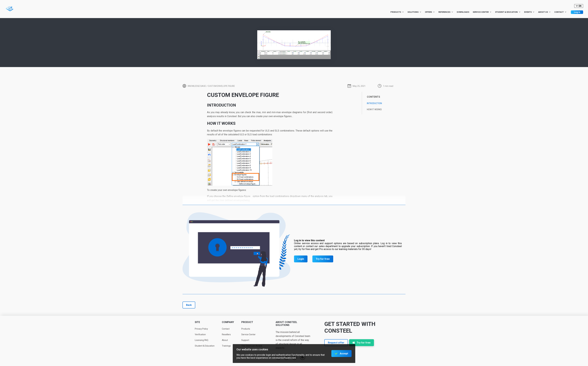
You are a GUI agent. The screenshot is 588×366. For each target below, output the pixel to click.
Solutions (412, 12)
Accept (344, 353)
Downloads (463, 12)
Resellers (226, 334)
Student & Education (506, 12)
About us (543, 12)
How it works (374, 109)
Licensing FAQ (201, 340)
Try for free (323, 258)
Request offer (336, 342)
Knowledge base (197, 86)
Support (245, 340)
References (444, 12)
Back (189, 305)
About (225, 340)
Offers (428, 12)
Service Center (481, 12)
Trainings (226, 346)
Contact (559, 12)
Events (528, 12)
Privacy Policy (201, 329)
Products (395, 12)
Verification (200, 334)
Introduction (374, 103)
